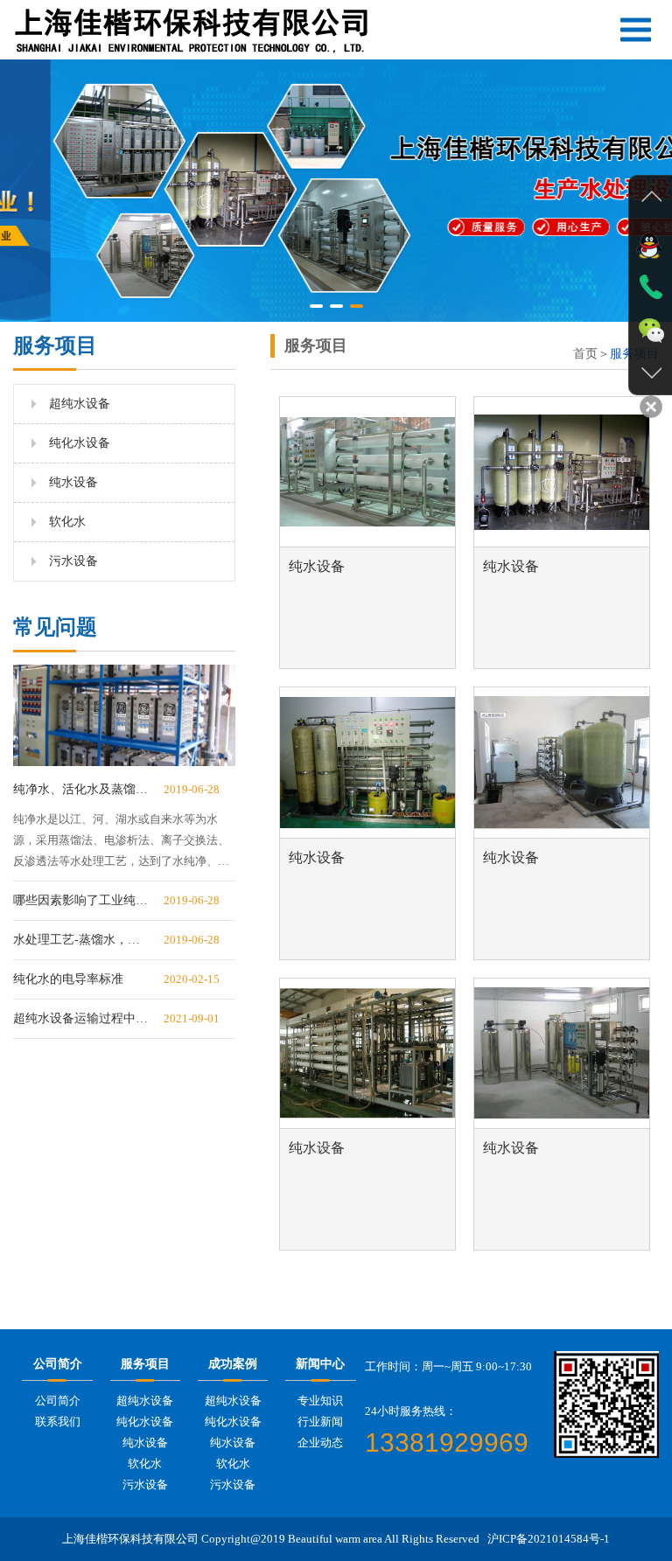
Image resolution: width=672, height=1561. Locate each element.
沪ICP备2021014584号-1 (548, 1538)
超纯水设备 (79, 403)
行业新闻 (320, 1421)
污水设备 (73, 561)
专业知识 (320, 1400)
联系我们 (57, 1421)
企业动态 (320, 1442)
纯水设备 (73, 482)
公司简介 (57, 1400)
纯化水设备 (79, 442)
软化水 (67, 521)
